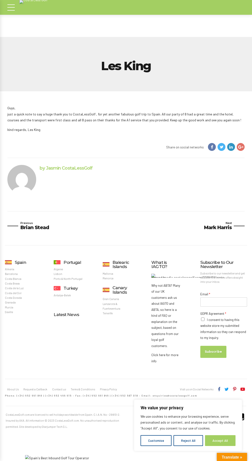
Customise (156, 440)
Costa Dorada (13, 297)
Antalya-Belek (62, 295)
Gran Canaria (111, 299)
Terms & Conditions (83, 389)
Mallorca (108, 273)
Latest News (66, 314)
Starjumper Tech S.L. (55, 426)
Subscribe (213, 351)
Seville (9, 312)
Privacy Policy (108, 389)
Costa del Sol (13, 293)
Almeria (9, 269)
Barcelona (11, 273)
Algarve (58, 269)
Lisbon (58, 273)
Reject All (188, 440)
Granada (10, 302)
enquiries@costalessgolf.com (175, 395)
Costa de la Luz (14, 288)
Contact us (59, 389)
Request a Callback (35, 389)
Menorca (108, 278)
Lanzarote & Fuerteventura (111, 306)
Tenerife (108, 313)
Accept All (220, 440)
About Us (13, 389)
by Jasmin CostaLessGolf (66, 168)
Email (205, 294)
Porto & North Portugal (68, 278)
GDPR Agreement (213, 314)
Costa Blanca (13, 278)
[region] (188, 425)
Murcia (9, 307)
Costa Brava (12, 283)
